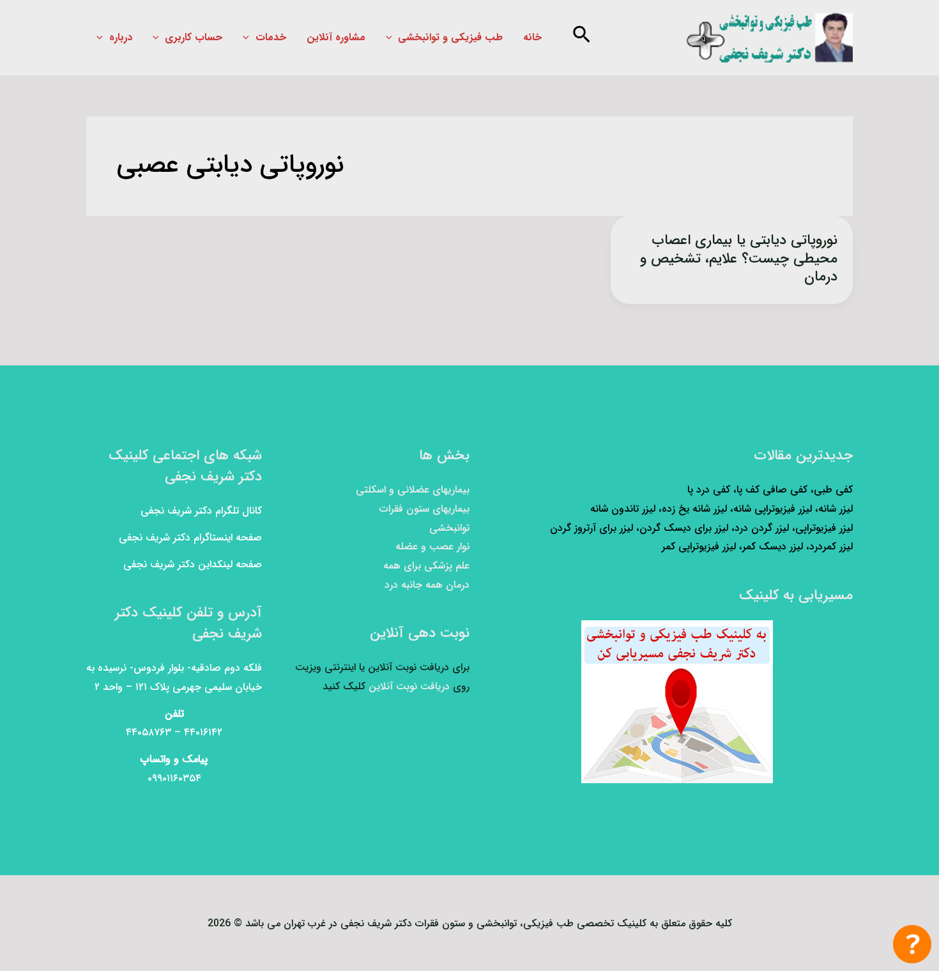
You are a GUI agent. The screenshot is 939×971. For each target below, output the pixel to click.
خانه (532, 37)
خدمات (271, 37)
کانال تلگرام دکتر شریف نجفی (201, 511)
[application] (392, 37)
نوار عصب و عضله (432, 546)
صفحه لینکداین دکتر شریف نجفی (192, 564)
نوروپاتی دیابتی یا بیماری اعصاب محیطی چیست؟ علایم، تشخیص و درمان (738, 258)
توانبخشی (449, 528)
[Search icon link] (580, 39)
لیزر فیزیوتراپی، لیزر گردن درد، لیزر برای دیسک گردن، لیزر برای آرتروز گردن (701, 528)
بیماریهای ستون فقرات (424, 509)
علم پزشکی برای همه (426, 566)
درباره (120, 37)
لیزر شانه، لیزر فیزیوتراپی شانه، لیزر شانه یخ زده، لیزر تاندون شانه (721, 509)
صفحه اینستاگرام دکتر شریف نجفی (190, 538)
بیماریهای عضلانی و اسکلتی (413, 490)
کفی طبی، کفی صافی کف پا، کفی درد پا (770, 490)
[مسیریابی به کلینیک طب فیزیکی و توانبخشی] (677, 701)
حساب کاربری (193, 37)
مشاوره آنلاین (336, 37)
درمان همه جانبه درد (427, 585)
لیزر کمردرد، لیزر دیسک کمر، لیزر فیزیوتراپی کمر (757, 546)
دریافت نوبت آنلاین (409, 686)
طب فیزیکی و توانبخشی (450, 37)
